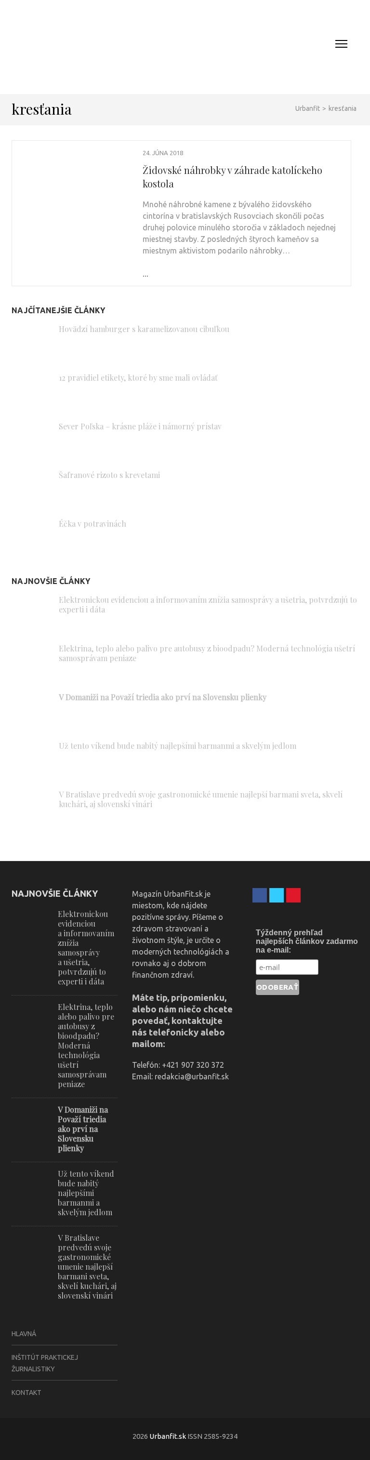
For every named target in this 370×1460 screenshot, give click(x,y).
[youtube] (293, 895)
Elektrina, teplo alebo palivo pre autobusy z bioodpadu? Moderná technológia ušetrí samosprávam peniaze (207, 653)
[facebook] (259, 895)
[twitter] (276, 895)
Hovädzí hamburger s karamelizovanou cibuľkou (144, 329)
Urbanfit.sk (167, 1436)
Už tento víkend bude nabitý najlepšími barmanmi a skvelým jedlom (177, 746)
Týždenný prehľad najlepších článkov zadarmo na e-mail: (307, 941)
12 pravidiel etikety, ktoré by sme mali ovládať (138, 377)
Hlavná (24, 1334)
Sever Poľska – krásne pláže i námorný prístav (140, 426)
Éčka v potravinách (92, 523)
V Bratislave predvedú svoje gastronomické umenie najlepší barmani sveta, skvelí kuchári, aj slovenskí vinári (201, 799)
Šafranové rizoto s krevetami (109, 475)
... (145, 273)
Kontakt (26, 1392)
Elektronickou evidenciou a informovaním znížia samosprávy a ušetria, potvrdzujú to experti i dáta (208, 604)
